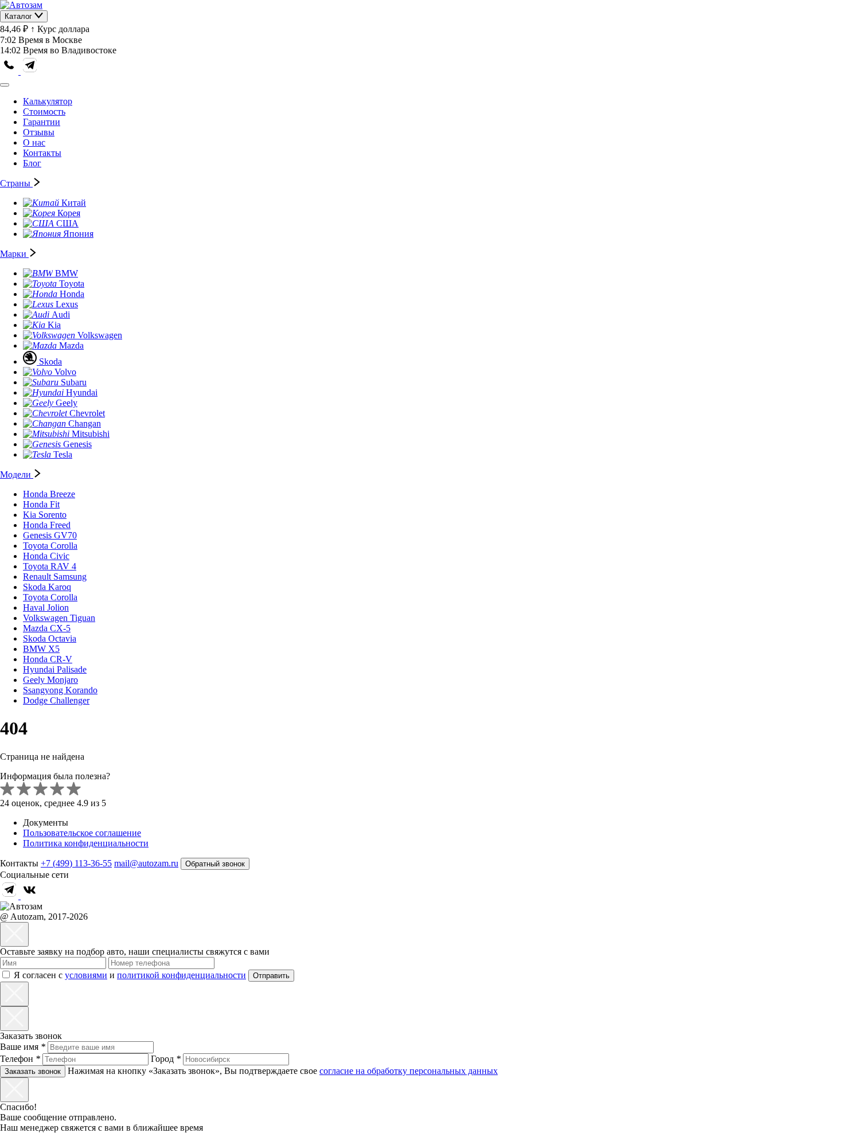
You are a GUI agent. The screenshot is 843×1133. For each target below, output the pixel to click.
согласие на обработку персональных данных (408, 1071)
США (67, 223)
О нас (34, 142)
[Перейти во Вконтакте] (30, 896)
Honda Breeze (49, 494)
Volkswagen (99, 335)
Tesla (62, 454)
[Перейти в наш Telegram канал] (30, 71)
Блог (32, 163)
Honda (72, 294)
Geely (66, 403)
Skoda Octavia (49, 638)
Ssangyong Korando (60, 690)
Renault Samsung (55, 576)
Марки (14, 254)
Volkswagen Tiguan (59, 618)
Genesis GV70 (50, 535)
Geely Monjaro (50, 680)
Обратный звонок (215, 863)
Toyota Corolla (50, 545)
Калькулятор (47, 101)
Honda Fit (41, 504)
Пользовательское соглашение (82, 833)
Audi (61, 314)
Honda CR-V (47, 659)
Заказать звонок (33, 1071)
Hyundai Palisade (55, 669)
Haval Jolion (46, 607)
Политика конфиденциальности (86, 843)
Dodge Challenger (56, 700)
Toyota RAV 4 (49, 566)
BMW (66, 273)
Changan (84, 423)
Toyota (71, 283)
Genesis (77, 444)
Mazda (71, 345)
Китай (73, 203)
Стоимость (44, 111)
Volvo (65, 372)
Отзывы (38, 132)
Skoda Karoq (47, 587)
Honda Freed (47, 525)
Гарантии (41, 122)
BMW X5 (41, 649)
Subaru (74, 382)
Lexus (67, 304)
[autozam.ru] (21, 5)
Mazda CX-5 (47, 628)
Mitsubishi (91, 434)
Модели (16, 474)
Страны (16, 183)
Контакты (42, 153)
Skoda (50, 361)
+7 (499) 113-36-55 (76, 863)
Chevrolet (87, 413)
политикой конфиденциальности (181, 975)
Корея (68, 213)
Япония (78, 234)
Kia (54, 325)
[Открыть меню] (4, 85)
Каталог (19, 16)
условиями (86, 975)
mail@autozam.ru (146, 863)
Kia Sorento (45, 514)
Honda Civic (46, 556)
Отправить (271, 975)
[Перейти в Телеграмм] (10, 896)
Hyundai (81, 392)
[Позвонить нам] (10, 71)
